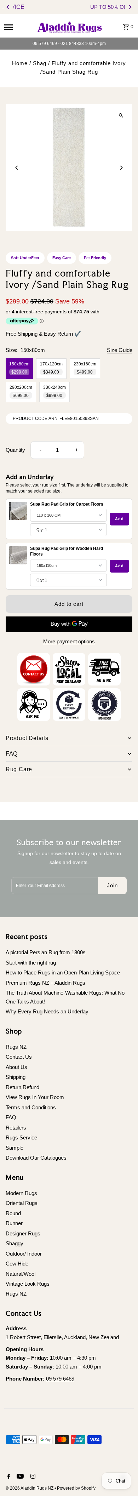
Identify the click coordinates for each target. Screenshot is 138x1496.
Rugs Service (21, 1137)
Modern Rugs (21, 1193)
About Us (16, 1067)
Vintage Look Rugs (28, 1284)
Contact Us (19, 1057)
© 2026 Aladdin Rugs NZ (30, 1488)
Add (119, 519)
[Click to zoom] (121, 116)
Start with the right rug (31, 963)
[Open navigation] (17, 27)
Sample (14, 1148)
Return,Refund (22, 1087)
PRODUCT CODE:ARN (35, 418)
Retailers (16, 1128)
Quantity (15, 450)
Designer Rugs (23, 1233)
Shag (39, 63)
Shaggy (14, 1243)
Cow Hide (17, 1264)
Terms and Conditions (31, 1107)
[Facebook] (8, 1477)
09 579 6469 (60, 1379)
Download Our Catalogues (36, 1158)
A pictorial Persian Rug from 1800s (46, 952)
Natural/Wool (20, 1274)
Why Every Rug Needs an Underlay (47, 1011)
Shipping (15, 1077)
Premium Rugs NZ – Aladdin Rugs (45, 983)
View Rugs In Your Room (35, 1097)
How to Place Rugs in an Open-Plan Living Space (63, 972)
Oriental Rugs (22, 1203)
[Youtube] (19, 1477)
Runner (14, 1223)
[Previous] (8, 7)
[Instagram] (32, 1477)
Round (13, 1213)
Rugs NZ (16, 1047)
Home (20, 63)
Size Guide (119, 350)
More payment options (69, 641)
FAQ (11, 1117)
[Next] (130, 7)
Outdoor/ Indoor (24, 1254)
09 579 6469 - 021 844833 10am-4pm (69, 43)
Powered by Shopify (76, 1488)
